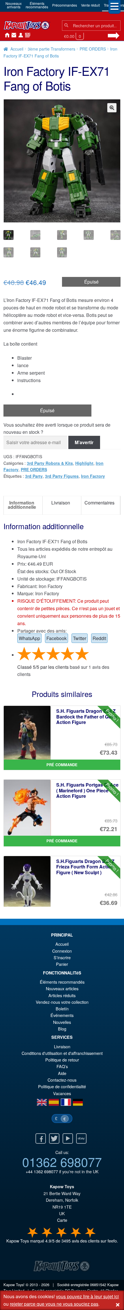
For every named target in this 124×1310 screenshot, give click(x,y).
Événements (62, 1015)
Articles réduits (62, 995)
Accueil (5, 35)
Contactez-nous (12, 35)
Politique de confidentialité (62, 1086)
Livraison (62, 1046)
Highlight (84, 463)
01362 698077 (62, 1161)
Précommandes (64, 5)
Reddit (99, 638)
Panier (62, 964)
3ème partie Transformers (51, 49)
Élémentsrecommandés (37, 5)
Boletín (62, 1008)
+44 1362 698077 (42, 1171)
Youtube (68, 1138)
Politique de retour (62, 1060)
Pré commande (62, 764)
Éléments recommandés (62, 982)
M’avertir (84, 442)
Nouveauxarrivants (13, 5)
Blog (62, 1029)
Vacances (62, 1093)
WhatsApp (29, 638)
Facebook (56, 638)
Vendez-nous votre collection (62, 1002)
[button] (112, 107)
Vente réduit (90, 5)
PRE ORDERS (93, 49)
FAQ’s (62, 1066)
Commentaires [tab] (99, 502)
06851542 (98, 1284)
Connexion (19, 35)
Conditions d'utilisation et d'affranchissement (62, 1053)
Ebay (81, 1138)
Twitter (79, 638)
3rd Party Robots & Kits (50, 463)
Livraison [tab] (60, 502)
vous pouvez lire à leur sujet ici (87, 1296)
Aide (62, 1073)
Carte (62, 1220)
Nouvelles (26, 35)
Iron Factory (93, 476)
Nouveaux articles (62, 988)
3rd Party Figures (62, 476)
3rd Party (34, 476)
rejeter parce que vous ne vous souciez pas (54, 1304)
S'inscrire (62, 957)
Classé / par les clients (43, 667)
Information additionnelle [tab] (22, 504)
